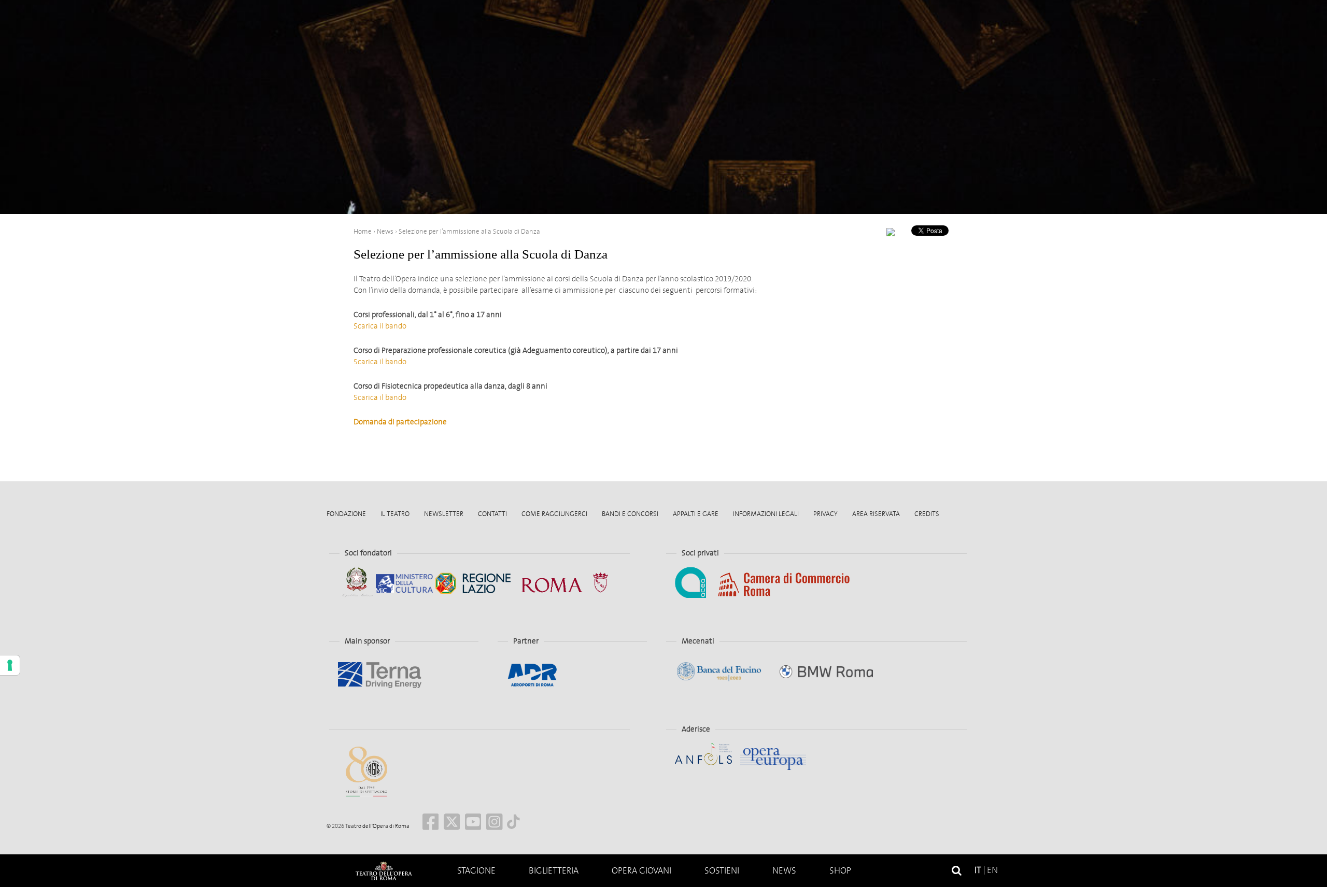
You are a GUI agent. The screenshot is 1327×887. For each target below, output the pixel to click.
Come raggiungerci (554, 513)
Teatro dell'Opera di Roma (377, 826)
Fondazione (346, 513)
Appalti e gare (695, 513)
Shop (840, 871)
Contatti (492, 513)
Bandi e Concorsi (630, 513)
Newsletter (443, 513)
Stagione (476, 871)
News (784, 871)
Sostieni (721, 871)
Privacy (825, 513)
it (978, 870)
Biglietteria (553, 871)
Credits (926, 513)
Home (384, 870)
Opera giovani (641, 871)
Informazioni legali (766, 513)
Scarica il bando (380, 326)
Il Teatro (395, 513)
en (992, 870)
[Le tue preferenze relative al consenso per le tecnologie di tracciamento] (10, 665)
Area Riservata (876, 513)
